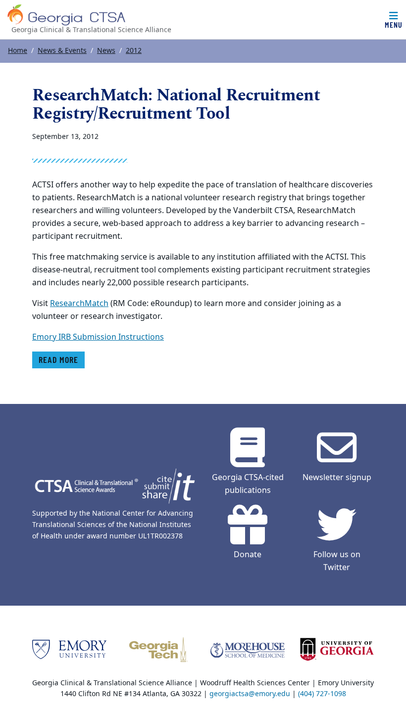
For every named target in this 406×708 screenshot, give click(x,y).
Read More (58, 359)
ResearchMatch (79, 304)
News (106, 50)
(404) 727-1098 (322, 694)
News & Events (62, 50)
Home (17, 50)
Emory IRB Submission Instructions (98, 337)
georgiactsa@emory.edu (249, 694)
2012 (134, 50)
